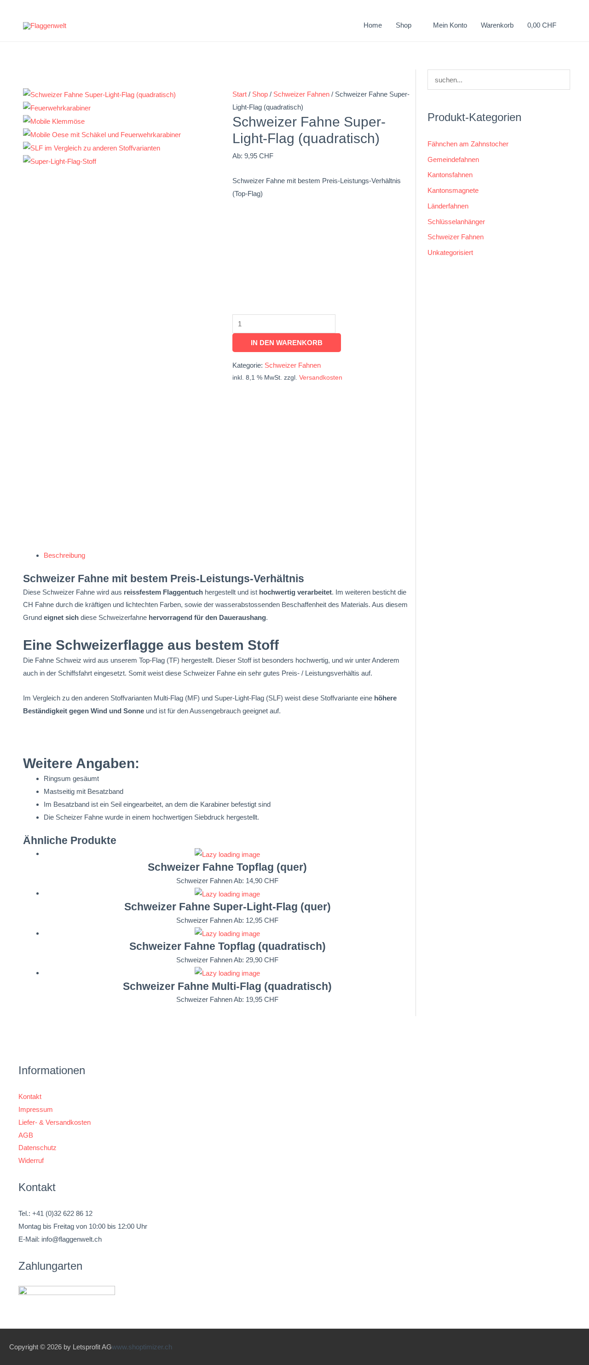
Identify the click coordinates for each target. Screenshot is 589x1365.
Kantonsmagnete (453, 190)
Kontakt (29, 1096)
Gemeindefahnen (453, 159)
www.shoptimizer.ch (142, 1347)
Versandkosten (320, 377)
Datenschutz (37, 1147)
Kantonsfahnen (450, 175)
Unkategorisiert (450, 252)
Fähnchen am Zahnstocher (467, 144)
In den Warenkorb (287, 343)
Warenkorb (497, 25)
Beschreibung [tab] (64, 555)
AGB (25, 1135)
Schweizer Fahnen (301, 94)
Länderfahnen (447, 206)
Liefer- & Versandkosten (54, 1122)
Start (239, 94)
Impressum (35, 1109)
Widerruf (31, 1160)
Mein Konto (450, 25)
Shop (260, 94)
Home (373, 25)
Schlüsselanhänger (456, 222)
